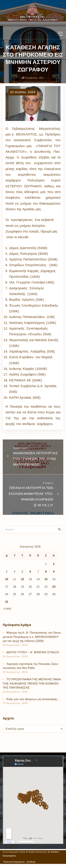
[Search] (59, 529)
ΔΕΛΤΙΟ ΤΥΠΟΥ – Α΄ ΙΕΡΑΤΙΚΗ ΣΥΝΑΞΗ (32, 652)
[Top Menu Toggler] (60, 34)
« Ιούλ (7, 608)
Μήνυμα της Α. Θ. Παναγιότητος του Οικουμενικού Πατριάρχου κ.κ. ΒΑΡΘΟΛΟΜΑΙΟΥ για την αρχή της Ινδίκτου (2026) (32, 636)
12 (22, 579)
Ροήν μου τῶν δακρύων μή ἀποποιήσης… (33, 699)
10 (6, 579)
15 (45, 579)
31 (6, 601)
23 (53, 586)
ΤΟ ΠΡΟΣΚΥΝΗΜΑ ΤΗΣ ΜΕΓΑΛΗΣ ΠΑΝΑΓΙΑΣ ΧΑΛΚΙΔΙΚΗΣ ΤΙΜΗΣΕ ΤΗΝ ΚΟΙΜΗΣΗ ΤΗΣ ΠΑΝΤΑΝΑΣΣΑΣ (32, 683)
